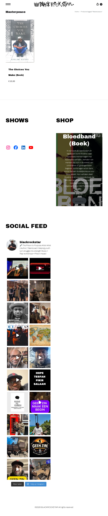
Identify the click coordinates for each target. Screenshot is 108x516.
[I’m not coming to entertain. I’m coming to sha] (17, 313)
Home (77, 11)
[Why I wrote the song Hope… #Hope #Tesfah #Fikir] (17, 357)
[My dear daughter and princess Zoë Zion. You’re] (17, 424)
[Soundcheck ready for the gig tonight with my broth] (40, 290)
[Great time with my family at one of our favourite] (40, 313)
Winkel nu (79, 201)
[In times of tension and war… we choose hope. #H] (17, 379)
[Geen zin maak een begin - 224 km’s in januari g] (17, 469)
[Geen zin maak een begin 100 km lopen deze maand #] (40, 357)
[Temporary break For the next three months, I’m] (17, 402)
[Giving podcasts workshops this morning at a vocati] (40, 469)
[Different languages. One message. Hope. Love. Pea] (40, 379)
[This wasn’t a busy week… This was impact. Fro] (17, 268)
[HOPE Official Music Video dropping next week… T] (17, 335)
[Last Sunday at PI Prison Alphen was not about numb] (17, 290)
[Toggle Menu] (9, 4)
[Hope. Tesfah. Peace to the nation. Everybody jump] (40, 335)
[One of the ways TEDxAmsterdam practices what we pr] (40, 268)
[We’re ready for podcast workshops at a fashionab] (17, 447)
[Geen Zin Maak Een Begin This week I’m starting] (40, 447)
